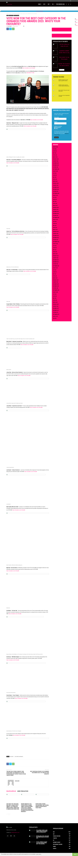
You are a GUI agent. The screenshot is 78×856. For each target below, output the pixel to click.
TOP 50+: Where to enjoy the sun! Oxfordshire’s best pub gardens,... (41, 842)
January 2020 (55, 306)
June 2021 (55, 271)
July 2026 (54, 148)
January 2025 (55, 185)
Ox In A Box (9, 26)
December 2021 (56, 259)
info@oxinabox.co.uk (15, 832)
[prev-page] (7, 814)
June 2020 (55, 296)
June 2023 (55, 223)
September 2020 (56, 290)
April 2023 (55, 227)
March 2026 (55, 157)
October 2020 (55, 288)
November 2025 (56, 165)
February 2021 (56, 280)
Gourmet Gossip (16, 15)
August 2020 (55, 292)
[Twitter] (71, 4)
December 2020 (56, 284)
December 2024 (56, 187)
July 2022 (54, 245)
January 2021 (55, 282)
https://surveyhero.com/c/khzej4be (28, 68)
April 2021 (55, 275)
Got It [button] (75, 854)
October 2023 (55, 215)
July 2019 (54, 318)
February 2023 (56, 231)
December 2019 (56, 308)
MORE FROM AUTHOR (22, 791)
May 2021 (54, 273)
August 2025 (55, 171)
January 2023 (55, 233)
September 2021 (56, 265)
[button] (71, 0)
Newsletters (58, 127)
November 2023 (56, 213)
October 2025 (55, 167)
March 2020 (55, 302)
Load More (61, 69)
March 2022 (55, 253)
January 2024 (55, 209)
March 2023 (55, 229)
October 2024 (55, 191)
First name (56, 117)
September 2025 (56, 169)
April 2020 (55, 300)
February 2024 (56, 207)
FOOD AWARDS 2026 (60, 4)
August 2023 (55, 219)
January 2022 (55, 257)
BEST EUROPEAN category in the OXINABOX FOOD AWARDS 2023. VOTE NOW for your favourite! (39, 773)
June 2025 (55, 175)
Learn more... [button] (38, 854)
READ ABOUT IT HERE (30, 72)
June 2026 (55, 150)
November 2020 (56, 286)
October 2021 (55, 263)
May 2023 (54, 225)
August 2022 (55, 243)
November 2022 (56, 237)
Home (39, 4)
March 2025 (55, 181)
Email (55, 121)
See (44, 4)
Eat (48, 4)
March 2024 (55, 205)
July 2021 (54, 269)
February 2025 (56, 183)
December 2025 (56, 163)
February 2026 (56, 159)
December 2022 (56, 235)
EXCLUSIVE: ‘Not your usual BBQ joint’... (64, 91)
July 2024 (54, 197)
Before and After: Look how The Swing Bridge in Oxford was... (42, 837)
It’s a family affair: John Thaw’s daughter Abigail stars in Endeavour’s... (41, 831)
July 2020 (54, 294)
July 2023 (54, 221)
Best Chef (11, 756)
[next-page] (9, 814)
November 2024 (56, 189)
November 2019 (56, 310)
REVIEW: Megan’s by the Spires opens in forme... (63, 80)
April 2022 (55, 251)
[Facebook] (66, 4)
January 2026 (55, 161)
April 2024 (55, 203)
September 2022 (56, 241)
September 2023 (56, 217)
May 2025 (54, 177)
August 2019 (55, 316)
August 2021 (55, 267)
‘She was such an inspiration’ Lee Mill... (64, 96)
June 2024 (55, 199)
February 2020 (56, 304)
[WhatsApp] (13, 29)
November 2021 (56, 261)
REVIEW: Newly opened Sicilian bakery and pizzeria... (64, 85)
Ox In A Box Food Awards (19, 756)
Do (52, 4)
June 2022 (55, 247)
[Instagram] (68, 4)
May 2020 (54, 298)
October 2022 (55, 239)
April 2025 (55, 179)
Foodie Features (11, 15)
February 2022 (56, 255)
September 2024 (56, 193)
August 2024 (55, 195)
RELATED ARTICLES (11, 791)
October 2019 (55, 312)
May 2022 (54, 249)
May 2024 (54, 201)
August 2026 (55, 146)
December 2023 (56, 211)
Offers (56, 128)
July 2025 (54, 173)
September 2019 (56, 314)
